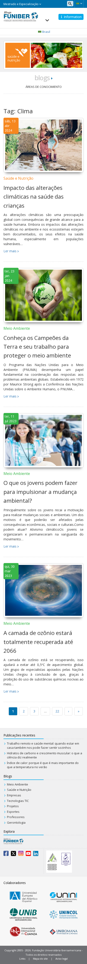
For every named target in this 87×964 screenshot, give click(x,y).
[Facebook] (6, 854)
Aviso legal (61, 958)
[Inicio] (20, 16)
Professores (16, 817)
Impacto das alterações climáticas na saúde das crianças (33, 196)
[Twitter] (13, 854)
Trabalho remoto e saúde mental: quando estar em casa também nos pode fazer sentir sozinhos (43, 745)
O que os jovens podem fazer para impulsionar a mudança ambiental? (40, 491)
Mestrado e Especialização (21, 4)
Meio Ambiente (16, 328)
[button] (79, 3)
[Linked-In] (35, 854)
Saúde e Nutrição (18, 178)
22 (57, 711)
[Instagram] (20, 854)
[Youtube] (28, 854)
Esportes (13, 812)
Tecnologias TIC (18, 801)
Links (22, 958)
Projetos (13, 806)
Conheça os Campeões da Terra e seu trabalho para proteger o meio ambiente (37, 346)
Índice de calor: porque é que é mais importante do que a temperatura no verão (43, 765)
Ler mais (9, 251)
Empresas (14, 795)
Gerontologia (16, 822)
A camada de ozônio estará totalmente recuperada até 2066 (38, 641)
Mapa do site (40, 958)
